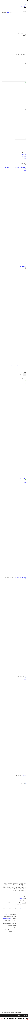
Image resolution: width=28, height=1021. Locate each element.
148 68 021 (21, 898)
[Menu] (24, 6)
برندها (25, 158)
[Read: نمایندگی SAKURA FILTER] (25, 484)
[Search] (21, 6)
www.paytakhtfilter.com (7, 918)
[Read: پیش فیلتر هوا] (25, 385)
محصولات (24, 159)
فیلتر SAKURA (23, 266)
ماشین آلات (23, 156)
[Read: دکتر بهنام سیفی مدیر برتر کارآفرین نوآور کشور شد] (25, 165)
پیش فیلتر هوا (23, 478)
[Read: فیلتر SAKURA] (25, 172)
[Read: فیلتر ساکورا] (25, 680)
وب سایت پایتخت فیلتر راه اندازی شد (18, 365)
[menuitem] (21, 6)
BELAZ (24, 11)
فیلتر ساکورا (23, 775)
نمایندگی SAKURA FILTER (20, 577)
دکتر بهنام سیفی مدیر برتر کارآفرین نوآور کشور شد (15, 167)
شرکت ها (24, 154)
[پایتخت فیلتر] (16, 6)
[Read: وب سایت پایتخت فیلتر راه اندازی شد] (25, 268)
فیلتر (25, 676)
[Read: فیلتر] (25, 580)
